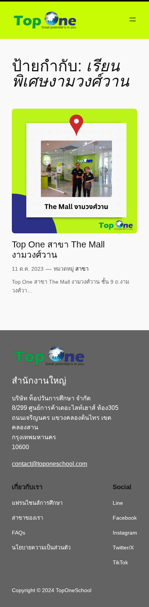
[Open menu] (132, 19)
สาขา (82, 269)
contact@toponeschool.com (49, 464)
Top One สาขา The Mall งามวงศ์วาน (58, 249)
